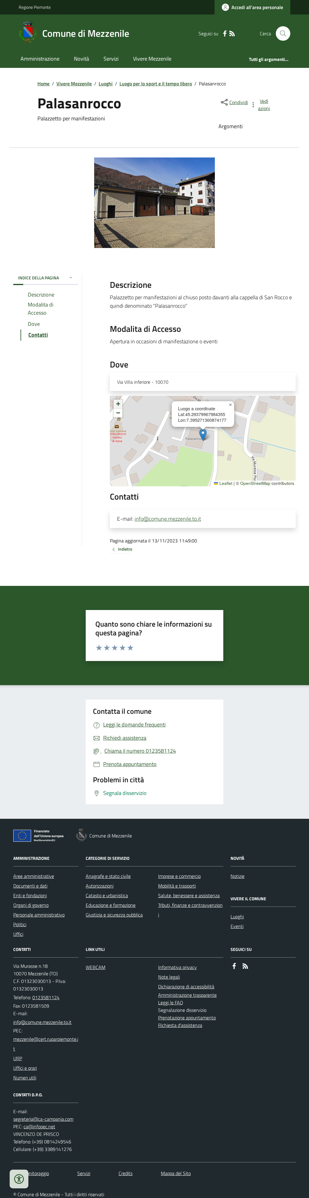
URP (17, 1058)
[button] (203, 435)
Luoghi (106, 83)
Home (43, 83)
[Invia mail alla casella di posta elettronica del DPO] (43, 1119)
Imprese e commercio (179, 876)
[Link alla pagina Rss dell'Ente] (245, 966)
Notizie (237, 876)
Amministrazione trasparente (187, 995)
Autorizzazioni (99, 885)
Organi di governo (31, 905)
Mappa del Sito (176, 1173)
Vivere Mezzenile (152, 59)
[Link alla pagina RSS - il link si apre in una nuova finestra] (232, 33)
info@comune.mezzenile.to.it (168, 519)
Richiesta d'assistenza (180, 1025)
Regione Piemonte (35, 7)
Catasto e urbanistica (107, 895)
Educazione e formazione (110, 905)
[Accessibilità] (19, 1179)
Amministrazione (40, 59)
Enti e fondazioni (30, 895)
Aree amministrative (33, 876)
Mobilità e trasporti (177, 885)
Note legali (169, 976)
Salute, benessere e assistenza (189, 895)
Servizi (111, 59)
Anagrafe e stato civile (108, 876)
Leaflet (225, 483)
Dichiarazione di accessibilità (186, 986)
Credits (125, 1173)
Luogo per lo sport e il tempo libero (155, 83)
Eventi (237, 926)
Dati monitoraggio (31, 1173)
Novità (81, 59)
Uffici (18, 934)
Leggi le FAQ (170, 1002)
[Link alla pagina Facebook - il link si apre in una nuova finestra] (224, 33)
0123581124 (45, 997)
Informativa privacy (177, 967)
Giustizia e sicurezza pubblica (114, 914)
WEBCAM (95, 967)
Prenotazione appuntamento (187, 1017)
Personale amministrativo (39, 914)
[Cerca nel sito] (280, 33)
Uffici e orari (25, 1068)
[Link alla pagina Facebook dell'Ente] (234, 966)
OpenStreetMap (255, 483)
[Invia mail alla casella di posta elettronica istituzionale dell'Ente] (42, 1022)
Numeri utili (24, 1077)
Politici (19, 924)
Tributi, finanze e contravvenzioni (190, 909)
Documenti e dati (30, 885)
